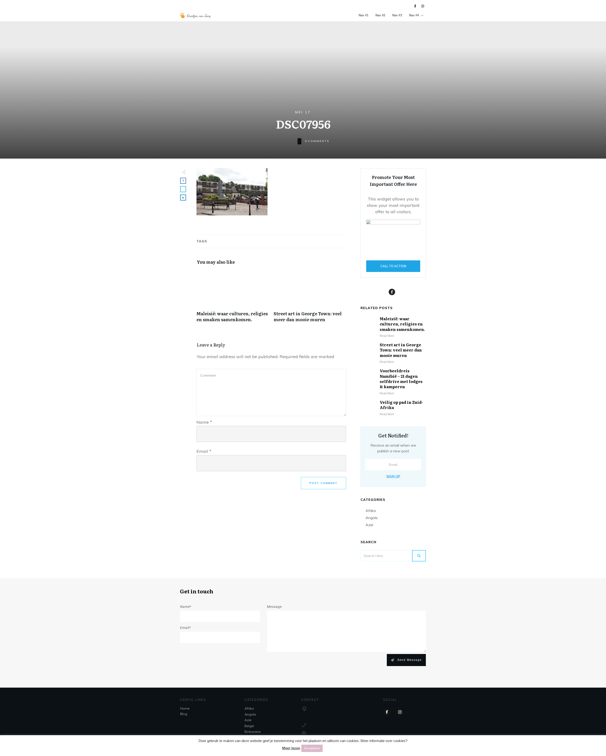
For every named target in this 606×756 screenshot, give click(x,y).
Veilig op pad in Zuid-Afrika (401, 404)
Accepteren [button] (312, 748)
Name (204, 422)
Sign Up (393, 476)
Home (185, 708)
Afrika (370, 510)
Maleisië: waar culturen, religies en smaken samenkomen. (232, 298)
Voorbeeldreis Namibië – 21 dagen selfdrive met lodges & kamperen (401, 378)
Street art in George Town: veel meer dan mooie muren (310, 298)
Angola (371, 517)
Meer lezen (291, 748)
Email (203, 451)
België (249, 726)
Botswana (253, 731)
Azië (369, 524)
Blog (183, 714)
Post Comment (323, 483)
